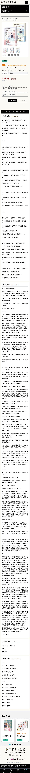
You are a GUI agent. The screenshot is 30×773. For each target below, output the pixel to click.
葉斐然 (11, 86)
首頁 (3, 18)
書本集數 (4, 73)
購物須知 (13, 762)
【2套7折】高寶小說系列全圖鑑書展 (16, 65)
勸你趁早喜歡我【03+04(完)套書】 (9, 20)
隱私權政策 (18, 762)
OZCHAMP (16, 766)
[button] (12, 44)
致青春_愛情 (14, 18)
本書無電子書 (12, 95)
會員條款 (8, 762)
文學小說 (8, 18)
